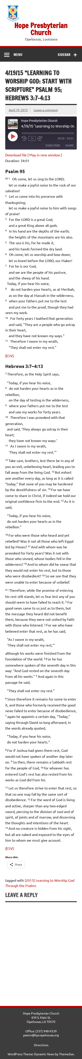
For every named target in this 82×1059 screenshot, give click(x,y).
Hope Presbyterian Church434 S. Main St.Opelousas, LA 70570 (41, 1017)
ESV (9, 355)
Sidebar (64, 54)
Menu (18, 54)
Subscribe (52, 145)
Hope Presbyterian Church (41, 28)
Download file (16, 155)
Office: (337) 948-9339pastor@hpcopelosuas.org (41, 1033)
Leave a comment (46, 110)
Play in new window (44, 155)
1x (32, 138)
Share (69, 145)
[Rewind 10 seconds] (24, 138)
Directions (41, 1045)
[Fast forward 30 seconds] (40, 138)
